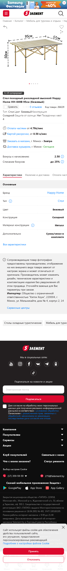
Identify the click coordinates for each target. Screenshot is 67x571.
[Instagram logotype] (20, 364)
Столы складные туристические (23, 323)
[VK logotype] (38, 364)
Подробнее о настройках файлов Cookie (26, 543)
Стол (61, 201)
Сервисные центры (18, 307)
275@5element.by (54, 476)
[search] (60, 13)
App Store (36, 488)
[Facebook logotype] (29, 364)
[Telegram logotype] (47, 364)
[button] (29, 84)
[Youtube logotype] (11, 364)
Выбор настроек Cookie (15, 469)
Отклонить (33, 559)
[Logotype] (33, 13)
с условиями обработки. (46, 410)
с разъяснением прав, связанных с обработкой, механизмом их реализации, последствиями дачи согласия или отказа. (32, 416)
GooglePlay (14, 488)
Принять (33, 551)
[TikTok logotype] (33, 373)
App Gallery (57, 488)
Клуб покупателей (15, 455)
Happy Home (55, 192)
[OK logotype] (56, 364)
